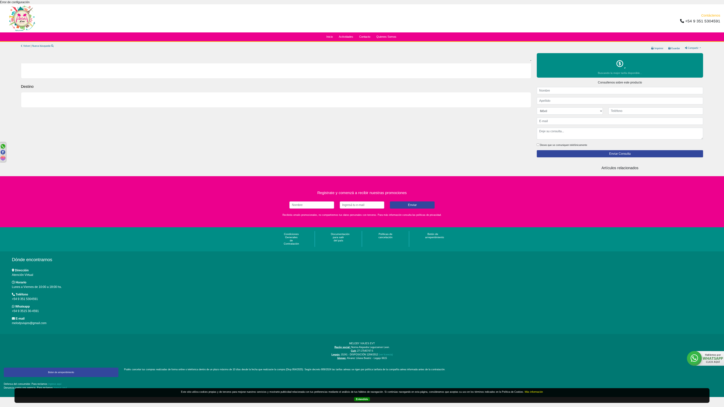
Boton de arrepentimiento (61, 372)
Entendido (362, 399)
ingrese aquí (54, 384)
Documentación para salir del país (339, 237)
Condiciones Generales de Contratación (291, 239)
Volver (26, 45)
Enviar (412, 205)
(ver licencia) (386, 354)
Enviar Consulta (620, 153)
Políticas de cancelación (385, 236)
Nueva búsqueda (41, 45)
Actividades (346, 36)
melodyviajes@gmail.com (29, 323)
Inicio (329, 36)
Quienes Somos (386, 36)
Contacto (364, 36)
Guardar (675, 48)
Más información (534, 391)
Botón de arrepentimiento (433, 236)
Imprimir (658, 48)
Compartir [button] (693, 48)
